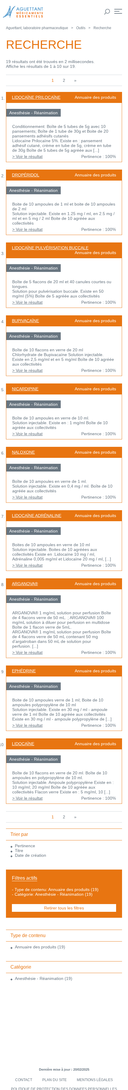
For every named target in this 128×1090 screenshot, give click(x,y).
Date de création (30, 855)
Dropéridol (25, 175)
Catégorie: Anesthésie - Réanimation (49, 894)
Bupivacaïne (25, 320)
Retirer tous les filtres (64, 908)
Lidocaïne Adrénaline (36, 515)
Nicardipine (25, 388)
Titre (19, 850)
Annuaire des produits (35, 947)
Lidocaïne (23, 743)
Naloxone (23, 452)
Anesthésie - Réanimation (39, 978)
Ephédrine (24, 670)
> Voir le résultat (27, 156)
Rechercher (107, 12)
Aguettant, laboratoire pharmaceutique (37, 28)
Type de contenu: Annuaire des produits (52, 889)
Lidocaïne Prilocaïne (36, 97)
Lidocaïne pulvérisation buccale (50, 247)
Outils (80, 28)
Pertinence (25, 845)
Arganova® (25, 583)
